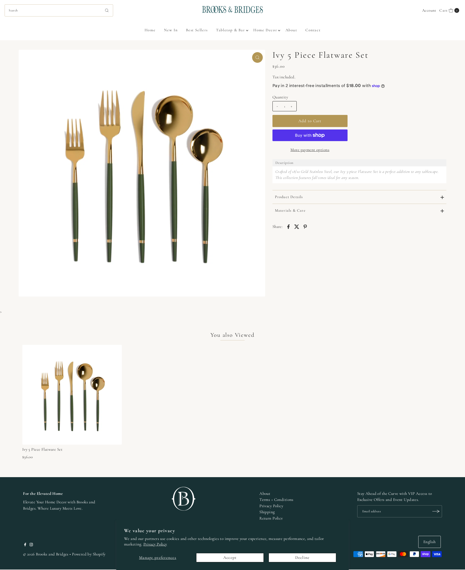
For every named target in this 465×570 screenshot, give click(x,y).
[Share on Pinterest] (305, 226)
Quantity (280, 97)
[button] (359, 162)
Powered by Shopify (89, 554)
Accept (230, 557)
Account (429, 10)
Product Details (289, 196)
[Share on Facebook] (288, 226)
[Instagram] (31, 545)
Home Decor (265, 30)
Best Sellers (197, 30)
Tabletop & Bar (230, 30)
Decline (302, 557)
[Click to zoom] (257, 57)
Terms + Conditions (276, 499)
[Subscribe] (436, 511)
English (429, 541)
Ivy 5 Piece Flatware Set (42, 449)
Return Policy (271, 518)
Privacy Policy (155, 544)
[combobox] (59, 10)
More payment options (309, 149)
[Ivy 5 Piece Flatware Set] (72, 395)
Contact (312, 30)
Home (150, 30)
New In (171, 30)
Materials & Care (290, 210)
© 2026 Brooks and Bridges (46, 554)
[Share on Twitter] (296, 226)
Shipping (267, 511)
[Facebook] (25, 545)
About (291, 30)
